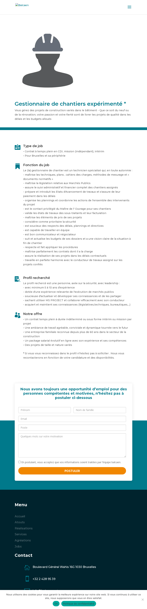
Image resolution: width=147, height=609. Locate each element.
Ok (56, 603)
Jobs (18, 546)
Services (21, 534)
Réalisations (24, 528)
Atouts (20, 522)
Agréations (23, 540)
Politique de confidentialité (78, 603)
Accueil (20, 516)
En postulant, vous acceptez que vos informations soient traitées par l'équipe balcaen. (71, 462)
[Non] (142, 599)
